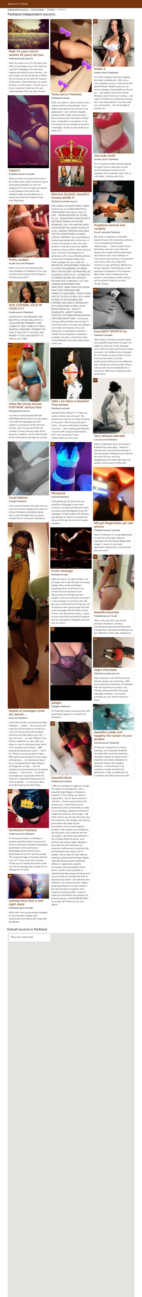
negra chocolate (105, 669)
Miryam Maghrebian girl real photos (113, 524)
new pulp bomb (104, 155)
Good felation (18, 497)
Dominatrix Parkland (23, 830)
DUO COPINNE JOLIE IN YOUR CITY (25, 306)
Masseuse (58, 493)
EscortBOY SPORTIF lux (110, 331)
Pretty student (19, 259)
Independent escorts (18, 9)
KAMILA (100, 69)
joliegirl (56, 702)
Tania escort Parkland (66, 94)
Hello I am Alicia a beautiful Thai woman (70, 402)
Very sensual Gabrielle (109, 436)
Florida (50, 9)
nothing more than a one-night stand (26, 902)
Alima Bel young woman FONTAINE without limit (25, 405)
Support (14, 170)
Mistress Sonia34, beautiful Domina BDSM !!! (70, 195)
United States (37, 9)
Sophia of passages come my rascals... (27, 712)
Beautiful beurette (106, 612)
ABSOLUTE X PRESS (18, 4)
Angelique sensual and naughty (109, 226)
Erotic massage (62, 571)
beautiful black (61, 777)
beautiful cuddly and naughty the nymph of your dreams (113, 735)
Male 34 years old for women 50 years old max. (26, 53)
